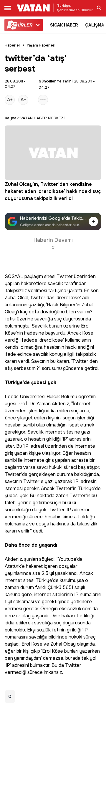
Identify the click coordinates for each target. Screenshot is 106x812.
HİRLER (21, 25)
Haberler (12, 45)
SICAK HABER (64, 25)
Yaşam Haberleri (41, 45)
